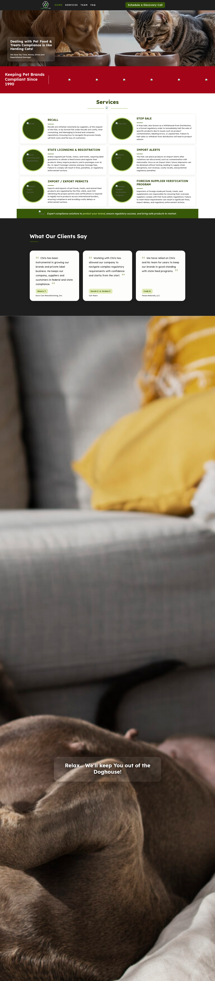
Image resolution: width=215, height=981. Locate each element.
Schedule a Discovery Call (145, 4)
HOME (58, 5)
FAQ (93, 5)
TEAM (84, 5)
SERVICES (71, 5)
